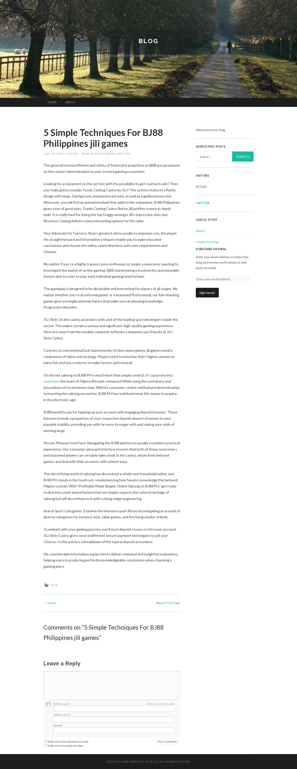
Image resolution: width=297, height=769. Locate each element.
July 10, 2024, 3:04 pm (60, 153)
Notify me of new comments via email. (68, 741)
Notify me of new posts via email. (65, 745)
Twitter (203, 203)
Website (58, 725)
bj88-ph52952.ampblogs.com (106, 153)
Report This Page (168, 603)
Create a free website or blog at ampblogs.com (148, 761)
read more (51, 381)
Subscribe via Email (211, 249)
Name (62, 714)
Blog (148, 41)
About (70, 102)
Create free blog (207, 242)
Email (62, 703)
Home (52, 102)
